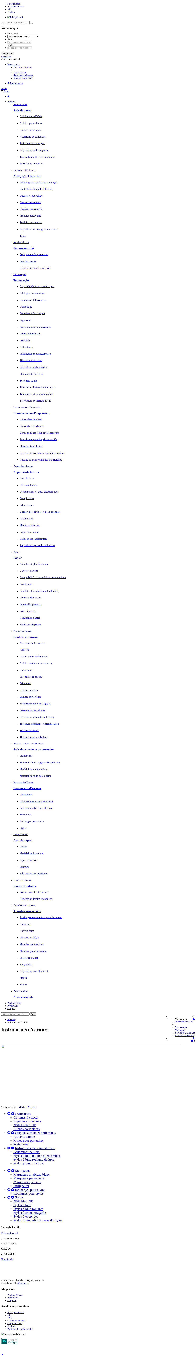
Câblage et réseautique (32, 293)
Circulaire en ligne (16, 1320)
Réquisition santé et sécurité (35, 267)
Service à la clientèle (23, 75)
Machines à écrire (29, 525)
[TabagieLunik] (15, 17)
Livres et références (30, 597)
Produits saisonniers (31, 222)
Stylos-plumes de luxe (28, 1163)
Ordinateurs (26, 346)
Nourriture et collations (32, 136)
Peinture (24, 866)
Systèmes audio (28, 380)
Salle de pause (22, 110)
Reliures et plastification (33, 538)
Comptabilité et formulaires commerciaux (43, 577)
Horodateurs (26, 518)
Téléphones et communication (36, 393)
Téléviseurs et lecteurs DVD (35, 400)
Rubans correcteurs (26, 1129)
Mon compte (19, 72)
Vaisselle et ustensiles (32, 163)
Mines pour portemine (28, 1140)
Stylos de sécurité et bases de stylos (37, 1220)
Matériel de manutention (33, 769)
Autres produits (23, 997)
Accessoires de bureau (32, 642)
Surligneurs (21, 1186)
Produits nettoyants (30, 215)
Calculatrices (27, 478)
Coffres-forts (27, 930)
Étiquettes (25, 683)
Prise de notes (27, 610)
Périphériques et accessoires (35, 353)
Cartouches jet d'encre (32, 425)
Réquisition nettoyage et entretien (38, 229)
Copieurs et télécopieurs (33, 299)
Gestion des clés (29, 690)
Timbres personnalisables (34, 737)
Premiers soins (28, 261)
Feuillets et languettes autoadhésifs (39, 590)
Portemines (21, 1144)
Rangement (26, 964)
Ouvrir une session (22, 67)
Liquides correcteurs (27, 1121)
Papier (17, 557)
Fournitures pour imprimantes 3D (38, 439)
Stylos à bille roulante (28, 1209)
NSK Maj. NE (23, 1201)
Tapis (23, 235)
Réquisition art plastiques (34, 873)
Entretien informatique (32, 313)
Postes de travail (29, 957)
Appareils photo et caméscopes (37, 286)
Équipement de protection (34, 254)
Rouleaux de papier (30, 624)
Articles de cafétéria (31, 116)
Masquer (32, 1107)
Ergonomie (26, 320)
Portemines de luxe (26, 1152)
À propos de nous (15, 6)
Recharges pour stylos (32, 821)
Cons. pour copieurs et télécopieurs (39, 432)
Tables (23, 984)
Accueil (11, 1019)
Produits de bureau (25, 637)
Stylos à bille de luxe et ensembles (37, 1156)
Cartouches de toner (31, 419)
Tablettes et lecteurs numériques (37, 387)
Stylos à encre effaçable (29, 1213)
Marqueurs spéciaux (27, 1182)
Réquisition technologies (33, 367)
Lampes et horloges (30, 696)
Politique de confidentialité (20, 1329)
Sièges (23, 977)
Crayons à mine (24, 1136)
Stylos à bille (22, 1205)
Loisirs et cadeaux (24, 886)
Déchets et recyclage (31, 195)
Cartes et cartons (29, 570)
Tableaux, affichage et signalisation (39, 723)
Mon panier (180, 1030)
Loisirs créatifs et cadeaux (34, 892)
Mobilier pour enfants (32, 944)
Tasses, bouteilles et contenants (37, 156)
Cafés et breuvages (30, 129)
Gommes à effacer (25, 1117)
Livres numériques (30, 333)
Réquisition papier (30, 617)
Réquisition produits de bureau (37, 716)
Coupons (11, 1300)
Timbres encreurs (29, 730)
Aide (9, 9)
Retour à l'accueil (9, 1233)
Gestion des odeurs (30, 202)
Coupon (11, 1008)
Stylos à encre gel (25, 1216)
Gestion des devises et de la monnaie (40, 511)
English (11, 12)
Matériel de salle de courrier (35, 775)
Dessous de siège (29, 937)
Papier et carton (28, 860)
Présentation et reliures (32, 710)
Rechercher (7, 53)
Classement (26, 669)
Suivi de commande (23, 78)
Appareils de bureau (26, 472)
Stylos (23, 828)
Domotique (26, 306)
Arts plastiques (22, 840)
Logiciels (25, 340)
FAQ (9, 1318)
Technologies (21, 280)
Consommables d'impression (31, 413)
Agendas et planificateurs (34, 563)
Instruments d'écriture (27, 788)
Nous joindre (13, 3)
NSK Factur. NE (24, 1125)
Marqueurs (26, 814)
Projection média (29, 531)
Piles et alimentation (31, 360)
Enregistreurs (27, 498)
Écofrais (11, 1326)
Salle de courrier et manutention (33, 749)
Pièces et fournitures (31, 446)
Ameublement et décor (27, 911)
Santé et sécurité (23, 248)
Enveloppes (26, 584)
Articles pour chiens (31, 123)
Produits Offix (14, 1003)
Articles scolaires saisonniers (36, 663)
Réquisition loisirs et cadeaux (36, 898)
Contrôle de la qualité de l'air (36, 188)
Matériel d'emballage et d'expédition (40, 762)
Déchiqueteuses (28, 484)
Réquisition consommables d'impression (42, 452)
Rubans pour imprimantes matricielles (41, 459)
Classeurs (25, 924)
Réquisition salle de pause (34, 150)
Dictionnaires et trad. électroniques (39, 491)
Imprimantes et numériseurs (35, 326)
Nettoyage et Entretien (27, 176)
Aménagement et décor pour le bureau (41, 917)
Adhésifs (24, 649)
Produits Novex (15, 1295)
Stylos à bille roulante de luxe (33, 1159)
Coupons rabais (14, 1323)
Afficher (22, 1107)
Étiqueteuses (27, 505)
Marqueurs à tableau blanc (31, 1174)
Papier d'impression (30, 604)
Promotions (12, 1005)
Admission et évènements (34, 656)
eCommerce (23, 1283)
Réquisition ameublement (34, 971)
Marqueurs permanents (29, 1178)
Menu (4, 88)
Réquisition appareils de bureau (37, 545)
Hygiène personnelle (31, 208)
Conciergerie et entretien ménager (38, 182)
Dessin (23, 846)
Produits (11, 101)
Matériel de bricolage (31, 853)
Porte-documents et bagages (35, 703)
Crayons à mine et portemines (36, 801)
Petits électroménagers (32, 143)
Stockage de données (31, 373)
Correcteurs (26, 794)
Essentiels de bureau (31, 676)
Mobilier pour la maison (33, 951)
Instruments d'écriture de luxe (36, 807)
